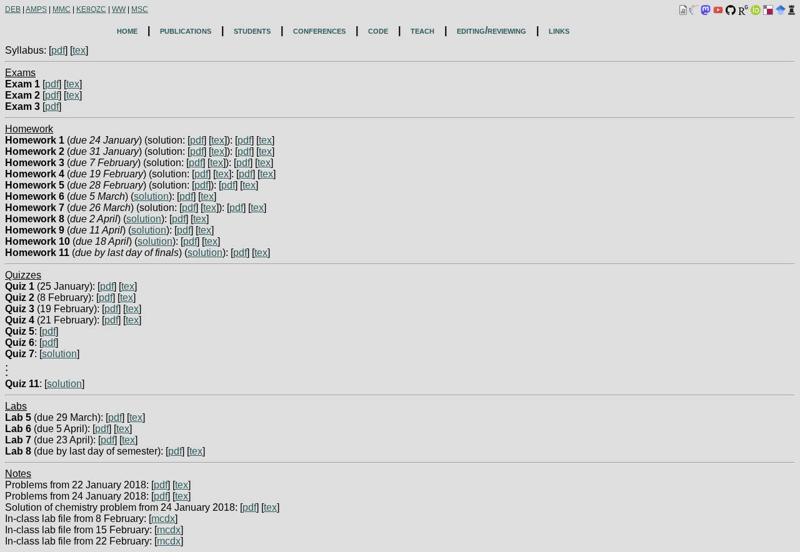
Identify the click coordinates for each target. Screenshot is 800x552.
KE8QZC (91, 9)
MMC (61, 9)
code (378, 30)
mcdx (163, 518)
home (127, 30)
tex (79, 50)
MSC (139, 9)
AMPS (36, 9)
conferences (319, 30)
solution (151, 196)
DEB (13, 9)
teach (422, 30)
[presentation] (6, 372)
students (252, 30)
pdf (58, 50)
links (559, 30)
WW (119, 9)
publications (185, 30)
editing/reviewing (491, 30)
